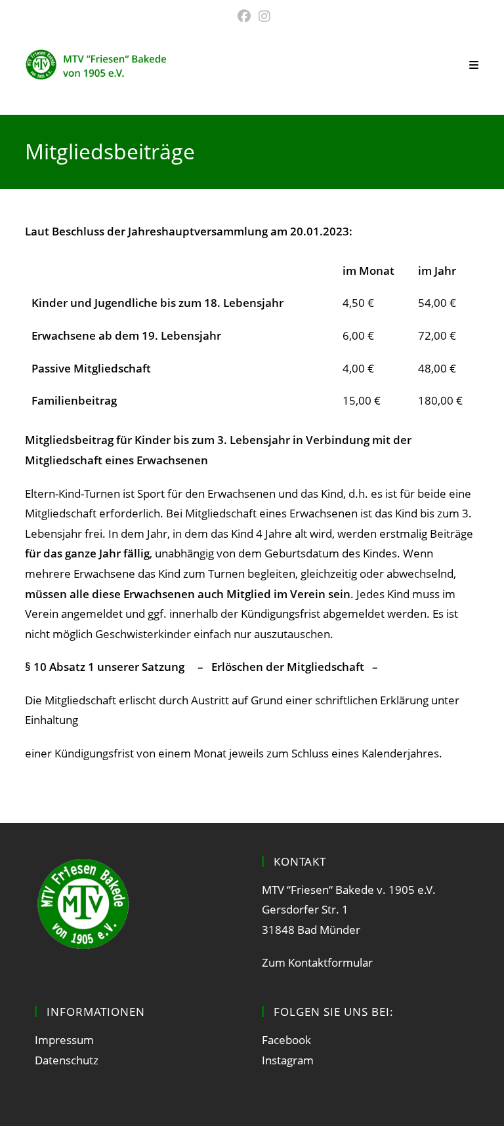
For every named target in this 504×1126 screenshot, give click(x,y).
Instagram (288, 1060)
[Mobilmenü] (473, 65)
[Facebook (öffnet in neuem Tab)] (244, 16)
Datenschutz (66, 1060)
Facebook (286, 1039)
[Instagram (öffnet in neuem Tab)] (262, 16)
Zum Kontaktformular (317, 962)
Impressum (64, 1039)
